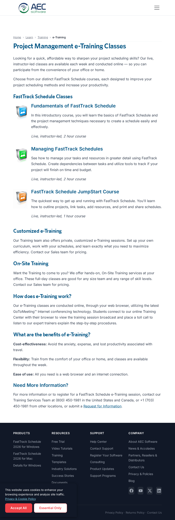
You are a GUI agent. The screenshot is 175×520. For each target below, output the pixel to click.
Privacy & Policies (140, 474)
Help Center (98, 441)
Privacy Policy (114, 512)
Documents (59, 482)
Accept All (18, 508)
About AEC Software (142, 441)
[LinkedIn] (159, 491)
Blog (131, 481)
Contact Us (136, 467)
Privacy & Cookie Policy (20, 499)
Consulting (97, 462)
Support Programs (103, 475)
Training (43, 37)
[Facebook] (131, 491)
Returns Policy (135, 512)
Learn (29, 37)
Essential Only (50, 508)
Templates (59, 462)
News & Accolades (141, 448)
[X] (150, 491)
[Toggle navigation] (157, 8)
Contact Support (101, 448)
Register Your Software (106, 455)
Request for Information (102, 406)
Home (17, 37)
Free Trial (58, 441)
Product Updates (102, 469)
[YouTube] (140, 491)
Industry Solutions (64, 469)
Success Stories (63, 475)
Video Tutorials (62, 448)
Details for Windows (27, 465)
